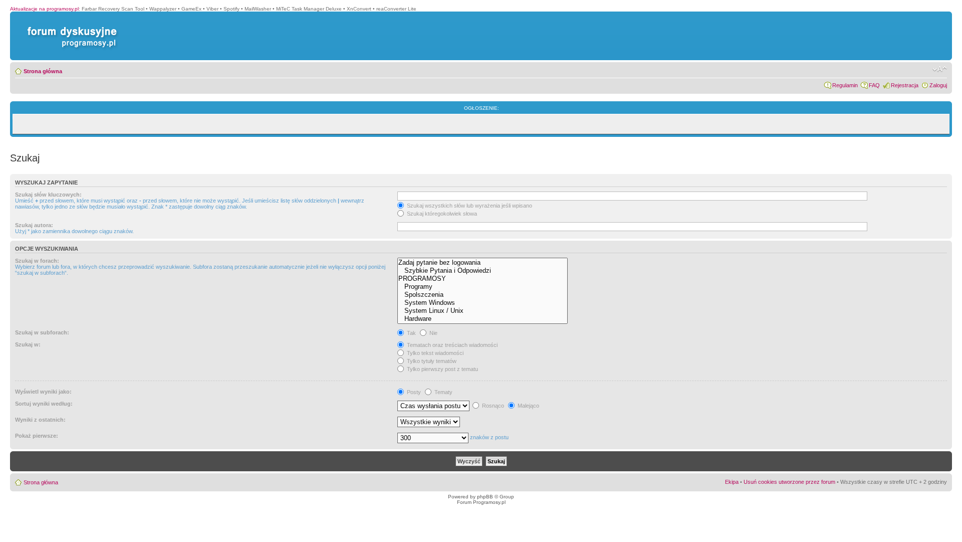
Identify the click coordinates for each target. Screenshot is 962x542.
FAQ (874, 85)
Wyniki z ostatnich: (40, 420)
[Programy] (482, 287)
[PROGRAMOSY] (482, 279)
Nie (432, 333)
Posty (413, 392)
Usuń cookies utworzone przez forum (789, 482)
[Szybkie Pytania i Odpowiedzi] (482, 271)
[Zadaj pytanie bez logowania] (482, 263)
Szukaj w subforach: (42, 332)
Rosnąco (492, 406)
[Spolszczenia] (482, 295)
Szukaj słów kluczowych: (48, 195)
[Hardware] (482, 319)
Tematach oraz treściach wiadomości (451, 345)
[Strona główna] (70, 27)
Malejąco (527, 406)
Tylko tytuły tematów (430, 361)
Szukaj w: (28, 344)
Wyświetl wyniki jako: (43, 392)
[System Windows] (482, 303)
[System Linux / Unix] (482, 311)
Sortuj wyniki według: (44, 404)
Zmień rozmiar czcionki (939, 69)
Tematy (442, 392)
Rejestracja (904, 85)
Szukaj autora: (34, 225)
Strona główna (43, 71)
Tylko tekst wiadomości (434, 353)
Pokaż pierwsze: (36, 436)
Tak (410, 333)
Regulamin (845, 85)
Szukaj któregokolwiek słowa (441, 214)
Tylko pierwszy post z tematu (441, 369)
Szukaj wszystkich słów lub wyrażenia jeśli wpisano (468, 206)
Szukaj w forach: (37, 261)
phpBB (485, 496)
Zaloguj (938, 85)
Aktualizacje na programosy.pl (44, 9)
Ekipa (732, 482)
